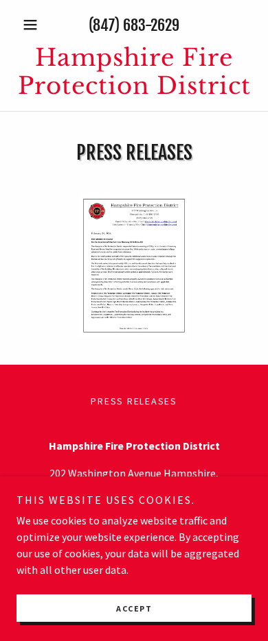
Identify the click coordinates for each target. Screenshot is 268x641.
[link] (134, 72)
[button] (34, 24)
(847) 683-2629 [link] (134, 25)
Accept (134, 608)
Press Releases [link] (134, 401)
